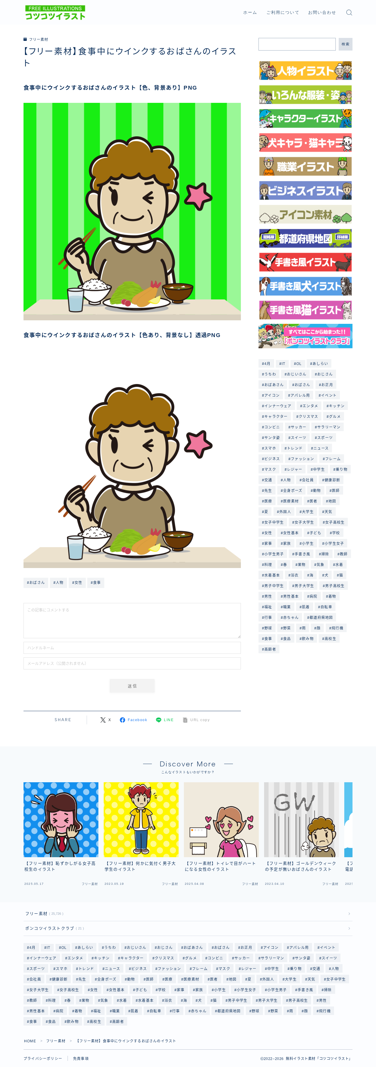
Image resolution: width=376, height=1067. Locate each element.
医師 (336, 491)
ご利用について (283, 12)
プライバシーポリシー (43, 1059)
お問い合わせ (322, 12)
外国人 (285, 512)
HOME (30, 1041)
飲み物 (308, 639)
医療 (268, 501)
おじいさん (296, 374)
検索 (346, 44)
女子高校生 (335, 522)
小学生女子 (334, 544)
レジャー (294, 470)
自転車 (327, 607)
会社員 (308, 480)
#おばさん (36, 583)
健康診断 (332, 480)
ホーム (250, 12)
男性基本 (291, 596)
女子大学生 (304, 522)
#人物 (58, 583)
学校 (336, 533)
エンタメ (310, 406)
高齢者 (270, 649)
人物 (287, 480)
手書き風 (302, 554)
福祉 (268, 607)
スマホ (270, 448)
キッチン (337, 406)
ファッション (302, 459)
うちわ (270, 374)
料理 (268, 565)
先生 (268, 491)
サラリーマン (329, 427)
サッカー (298, 427)
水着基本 (272, 575)
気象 (320, 565)
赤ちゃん (291, 618)
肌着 (306, 607)
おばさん (302, 385)
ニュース (321, 448)
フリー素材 (38, 39)
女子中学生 (274, 522)
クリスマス (308, 417)
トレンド (295, 448)
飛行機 (337, 628)
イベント (329, 395)
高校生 (330, 639)
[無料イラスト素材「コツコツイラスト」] (55, 12)
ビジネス (272, 459)
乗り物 (342, 470)
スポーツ (325, 438)
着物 (332, 596)
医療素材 (291, 501)
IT (283, 364)
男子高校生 (335, 586)
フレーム (333, 459)
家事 (268, 544)
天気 (328, 512)
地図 (332, 501)
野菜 (287, 628)
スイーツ (298, 438)
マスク (270, 470)
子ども (315, 533)
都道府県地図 (321, 618)
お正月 (327, 385)
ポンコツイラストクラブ (53, 928)
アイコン (272, 395)
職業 (287, 607)
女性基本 (291, 533)
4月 (267, 364)
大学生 (308, 512)
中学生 (319, 470)
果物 (302, 565)
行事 (268, 618)
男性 (268, 596)
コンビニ (272, 427)
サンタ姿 (272, 438)
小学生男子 (274, 554)
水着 (339, 565)
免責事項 (81, 1059)
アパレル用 (300, 395)
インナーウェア (277, 406)
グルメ (335, 417)
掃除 (325, 554)
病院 (313, 596)
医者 (313, 501)
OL (299, 364)
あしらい (320, 364)
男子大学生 (304, 586)
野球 (268, 628)
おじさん (325, 374)
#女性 (77, 583)
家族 (287, 544)
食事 (268, 639)
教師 (344, 554)
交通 (268, 480)
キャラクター (276, 417)
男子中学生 (274, 586)
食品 (287, 639)
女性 (268, 533)
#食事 (96, 583)
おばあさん (274, 385)
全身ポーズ (292, 491)
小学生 (308, 544)
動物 (317, 491)
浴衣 (294, 575)
